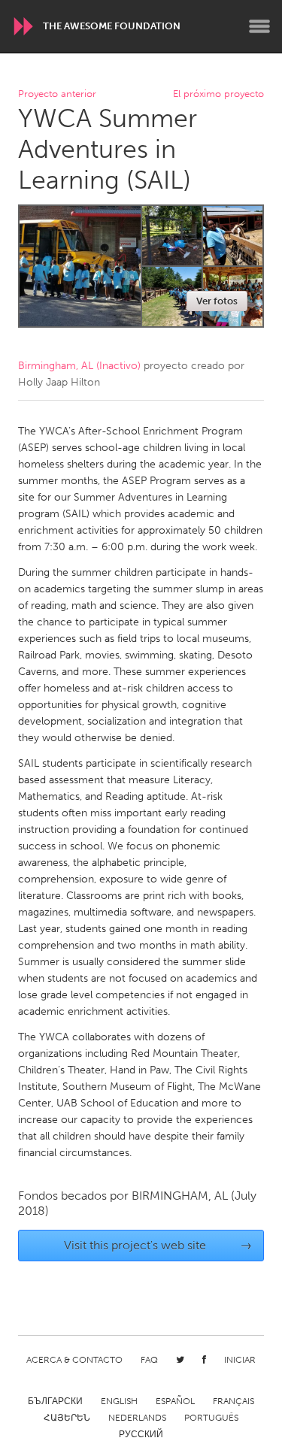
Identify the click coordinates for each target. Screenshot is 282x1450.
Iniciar (240, 1360)
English (119, 1401)
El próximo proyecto (218, 94)
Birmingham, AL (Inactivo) (79, 365)
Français (233, 1401)
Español (175, 1401)
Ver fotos (217, 301)
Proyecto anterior (57, 94)
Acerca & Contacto (74, 1360)
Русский (141, 1434)
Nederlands (137, 1417)
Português (211, 1417)
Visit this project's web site (158, 1245)
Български (55, 1401)
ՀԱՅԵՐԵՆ (67, 1417)
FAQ (149, 1360)
